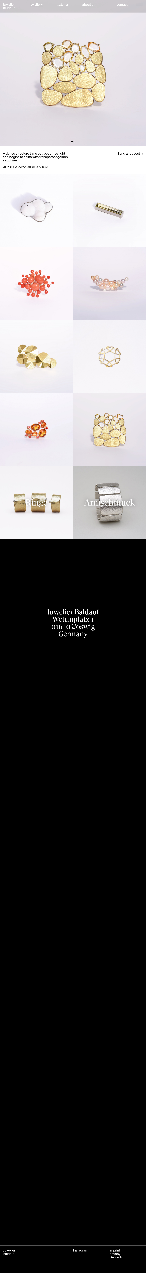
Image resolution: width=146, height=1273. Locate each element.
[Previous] (36, 73)
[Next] (109, 73)
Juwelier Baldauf (9, 6)
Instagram (80, 1250)
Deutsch (116, 1257)
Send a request (129, 153)
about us (88, 4)
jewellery (36, 4)
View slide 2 (74, 141)
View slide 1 (72, 141)
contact (122, 4)
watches (62, 4)
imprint (115, 1250)
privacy (115, 1253)
